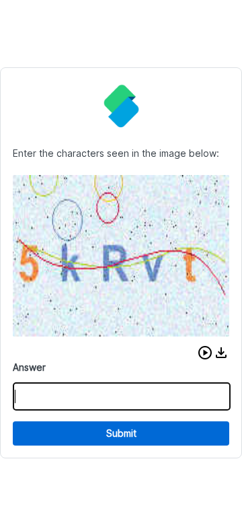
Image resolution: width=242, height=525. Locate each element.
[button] (205, 353)
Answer (29, 367)
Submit (121, 433)
